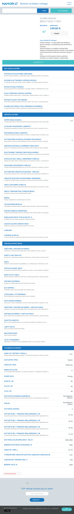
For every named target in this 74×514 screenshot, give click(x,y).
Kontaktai (55, 508)
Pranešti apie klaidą (10, 473)
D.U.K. (49, 508)
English (69, 4)
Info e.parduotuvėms (67, 509)
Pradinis (25, 508)
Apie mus (31, 508)
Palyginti (56, 33)
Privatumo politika (41, 508)
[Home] (10, 4)
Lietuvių (69, 2)
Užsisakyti (36, 500)
